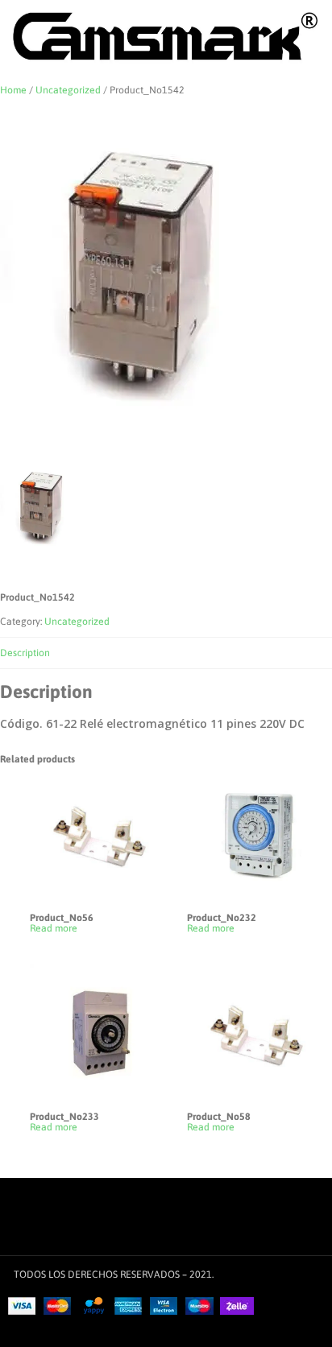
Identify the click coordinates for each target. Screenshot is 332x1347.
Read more (53, 928)
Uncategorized (68, 90)
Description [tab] (25, 653)
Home (13, 90)
